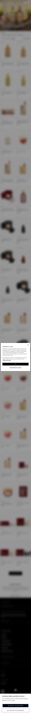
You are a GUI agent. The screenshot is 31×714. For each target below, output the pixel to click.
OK (15, 364)
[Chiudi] (28, 344)
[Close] (15, 690)
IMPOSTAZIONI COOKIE (15, 367)
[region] (15, 357)
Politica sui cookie (7, 360)
